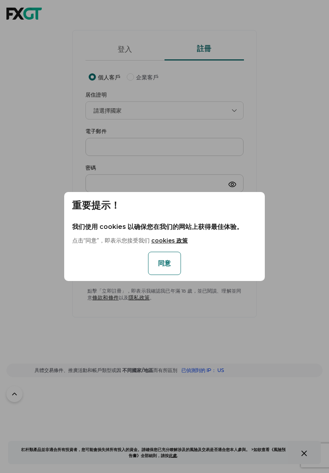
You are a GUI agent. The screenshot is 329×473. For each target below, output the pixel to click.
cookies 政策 (169, 240)
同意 (164, 263)
